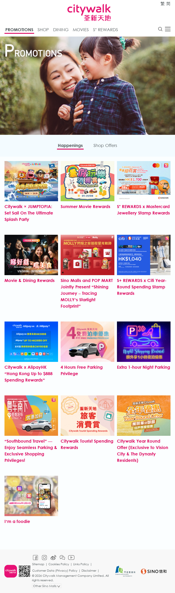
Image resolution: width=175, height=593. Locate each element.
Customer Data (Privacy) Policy (54, 570)
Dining (61, 29)
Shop (43, 29)
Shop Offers (105, 145)
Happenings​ (70, 145)
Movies (81, 29)
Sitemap (38, 564)
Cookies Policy (58, 564)
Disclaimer (89, 570)
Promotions (19, 29)
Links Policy (81, 564)
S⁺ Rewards (105, 29)
